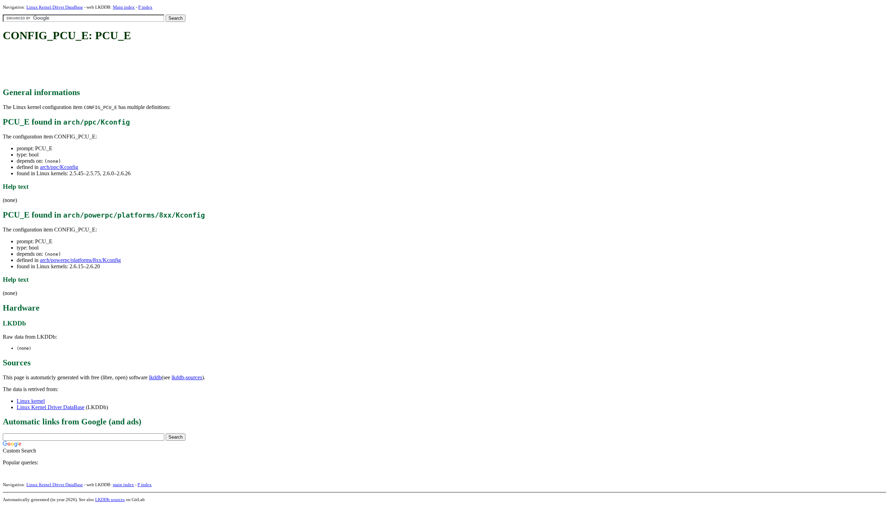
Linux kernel (31, 401)
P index (145, 7)
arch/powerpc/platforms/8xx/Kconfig (80, 260)
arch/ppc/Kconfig (59, 167)
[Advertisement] (129, 65)
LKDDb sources (110, 499)
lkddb (155, 377)
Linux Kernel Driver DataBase (54, 7)
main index (123, 484)
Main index (124, 7)
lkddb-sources (187, 377)
